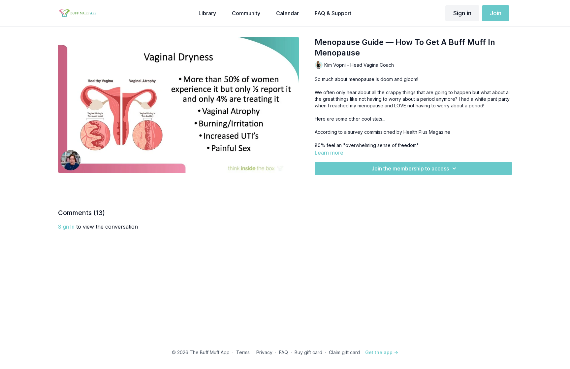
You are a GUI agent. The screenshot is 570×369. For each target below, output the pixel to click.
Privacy (264, 352)
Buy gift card (308, 352)
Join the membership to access (410, 168)
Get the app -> (381, 352)
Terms (243, 352)
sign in (66, 226)
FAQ (283, 352)
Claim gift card (344, 352)
